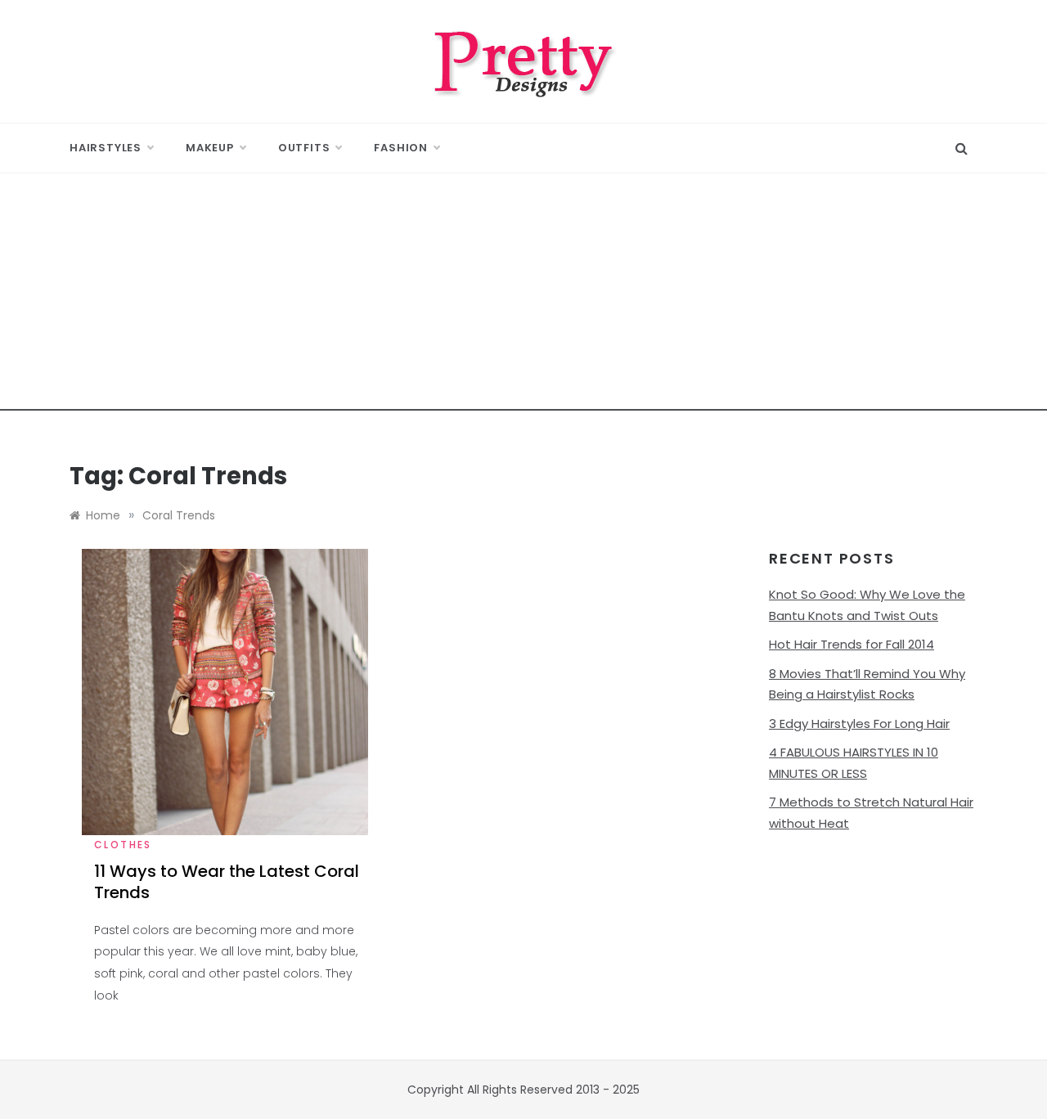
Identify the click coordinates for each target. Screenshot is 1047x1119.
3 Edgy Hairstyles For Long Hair (859, 723)
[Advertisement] (523, 296)
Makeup (210, 147)
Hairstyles (106, 147)
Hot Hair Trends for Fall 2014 (851, 644)
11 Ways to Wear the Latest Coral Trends (226, 882)
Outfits (304, 147)
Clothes (123, 845)
